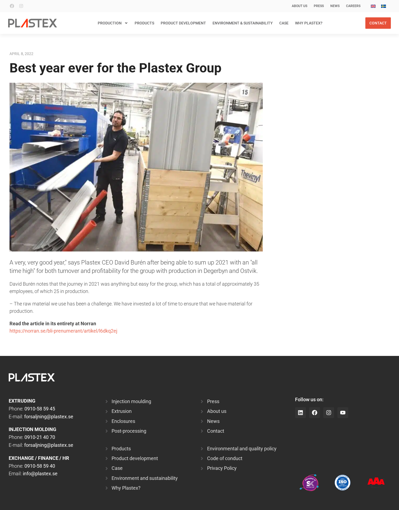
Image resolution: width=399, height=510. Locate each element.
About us (299, 6)
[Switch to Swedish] (383, 6)
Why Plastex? (308, 23)
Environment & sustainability (243, 23)
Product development (183, 23)
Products (144, 23)
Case (284, 23)
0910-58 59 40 (39, 466)
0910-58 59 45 (39, 409)
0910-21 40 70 (39, 437)
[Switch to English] (373, 6)
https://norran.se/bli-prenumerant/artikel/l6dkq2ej (63, 331)
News (335, 6)
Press (319, 6)
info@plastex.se (40, 473)
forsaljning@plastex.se (48, 416)
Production (110, 23)
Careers (353, 6)
